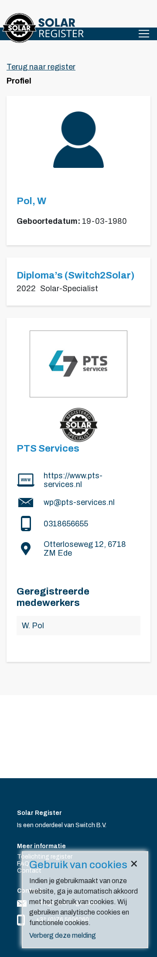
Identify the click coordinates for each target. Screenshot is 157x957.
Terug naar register (41, 67)
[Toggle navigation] (143, 33)
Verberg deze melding (62, 935)
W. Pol (33, 625)
